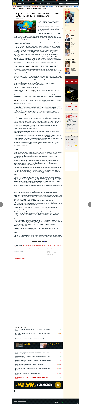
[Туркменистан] (28, 18)
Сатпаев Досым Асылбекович (73, 51)
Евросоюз (16, 100)
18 (68, 145)
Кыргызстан (32, 0)
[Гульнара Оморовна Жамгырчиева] (70, 17)
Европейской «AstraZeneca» (70, 120)
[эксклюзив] (71, 101)
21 (72, 145)
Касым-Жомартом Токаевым (49, 248)
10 (31, 390)
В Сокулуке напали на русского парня (53, 344)
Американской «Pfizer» (71, 124)
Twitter (39, 241)
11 (33, 390)
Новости (23, 10)
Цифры (56, 402)
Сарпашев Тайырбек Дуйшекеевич (73, 69)
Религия (29, 6)
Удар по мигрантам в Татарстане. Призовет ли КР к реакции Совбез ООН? (33, 360)
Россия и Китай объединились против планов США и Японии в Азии (32, 352)
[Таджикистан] (27, 18)
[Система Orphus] (55, 255)
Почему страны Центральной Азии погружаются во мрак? (29, 338)
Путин (44, 220)
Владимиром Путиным (36, 143)
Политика (14, 6)
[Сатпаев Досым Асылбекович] (67, 56)
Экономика (19, 6)
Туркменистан (45, 0)
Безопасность (35, 6)
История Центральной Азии (62, 6)
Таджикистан (38, 0)
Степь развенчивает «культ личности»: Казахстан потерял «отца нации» (33, 329)
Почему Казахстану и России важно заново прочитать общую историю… (33, 356)
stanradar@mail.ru (41, 8)
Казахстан (25, 0)
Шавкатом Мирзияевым (38, 248)
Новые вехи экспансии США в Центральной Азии (27, 373)
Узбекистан (53, 0)
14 (40, 390)
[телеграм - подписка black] (38, 388)
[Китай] (60, 333)
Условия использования (22, 401)
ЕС (17, 106)
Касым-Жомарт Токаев (19, 65)
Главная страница (17, 10)
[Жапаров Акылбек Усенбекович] (67, 41)
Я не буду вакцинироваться (72, 128)
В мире (63, 0)
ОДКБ (46, 136)
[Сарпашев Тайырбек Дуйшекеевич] (67, 73)
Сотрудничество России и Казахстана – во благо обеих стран (31, 377)
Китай (58, 0)
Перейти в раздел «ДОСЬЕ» (70, 30)
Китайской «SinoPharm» (71, 123)
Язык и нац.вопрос (50, 6)
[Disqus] (38, 276)
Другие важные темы (73, 6)
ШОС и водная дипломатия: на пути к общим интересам (29, 364)
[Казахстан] (60, 329)
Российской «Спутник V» (71, 121)
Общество (25, 6)
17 (66, 145)
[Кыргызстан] (26, 18)
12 (35, 390)
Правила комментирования (19, 258)
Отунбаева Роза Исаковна (73, 62)
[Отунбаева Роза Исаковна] (67, 66)
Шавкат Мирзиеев (30, 90)
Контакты (15, 401)
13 (71, 143)
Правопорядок (42, 6)
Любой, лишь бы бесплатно (70, 126)
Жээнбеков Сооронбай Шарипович (73, 43)
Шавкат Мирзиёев (30, 66)
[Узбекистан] (30, 18)
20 (71, 145)
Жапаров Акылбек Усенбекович (73, 36)
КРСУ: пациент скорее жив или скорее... (29, 344)
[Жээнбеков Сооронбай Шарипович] (67, 48)
